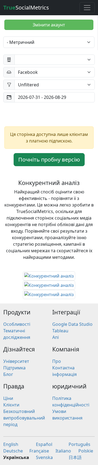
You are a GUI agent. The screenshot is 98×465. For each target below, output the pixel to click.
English (10, 444)
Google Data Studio (72, 324)
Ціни (8, 398)
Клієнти (11, 405)
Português (79, 444)
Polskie (85, 451)
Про (56, 361)
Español (44, 444)
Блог (8, 374)
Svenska (44, 457)
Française (39, 451)
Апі (55, 337)
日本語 (75, 457)
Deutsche (13, 451)
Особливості (16, 324)
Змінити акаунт (49, 25)
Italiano (63, 451)
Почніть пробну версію (49, 159)
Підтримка (14, 368)
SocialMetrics (26, 7)
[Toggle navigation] (87, 7)
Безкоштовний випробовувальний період (24, 417)
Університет (16, 361)
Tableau (60, 331)
